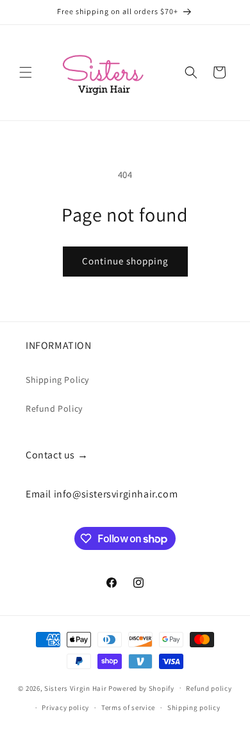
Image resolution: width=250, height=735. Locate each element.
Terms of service (128, 707)
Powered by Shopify (141, 687)
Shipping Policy (57, 379)
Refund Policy (54, 408)
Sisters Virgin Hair (75, 687)
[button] (26, 72)
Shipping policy (194, 707)
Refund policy (208, 688)
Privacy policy (65, 707)
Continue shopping (125, 261)
